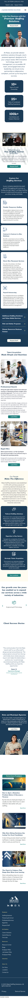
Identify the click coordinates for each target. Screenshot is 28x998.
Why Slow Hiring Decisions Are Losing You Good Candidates (13, 834)
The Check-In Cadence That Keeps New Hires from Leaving (13, 871)
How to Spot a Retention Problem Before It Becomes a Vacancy (12, 795)
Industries (4, 958)
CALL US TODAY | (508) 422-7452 (14, 1)
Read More (23, 808)
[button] (25, 10)
